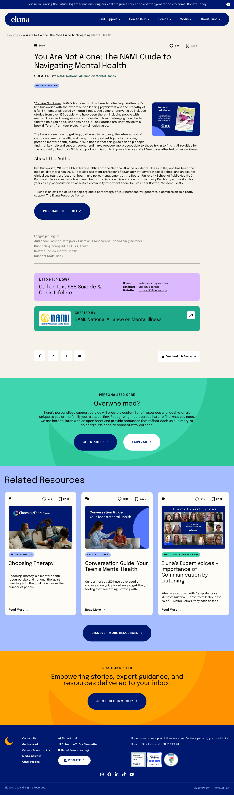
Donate (74, 760)
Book (59, 256)
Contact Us (29, 738)
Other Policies (31, 762)
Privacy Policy (201, 788)
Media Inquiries (31, 756)
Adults (84, 246)
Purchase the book (60, 211)
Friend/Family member (127, 241)
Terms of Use (221, 788)
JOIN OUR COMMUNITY (114, 701)
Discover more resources (115, 633)
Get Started (93, 442)
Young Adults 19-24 (65, 246)
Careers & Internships (36, 750)
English (54, 236)
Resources (12, 35)
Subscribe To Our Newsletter (80, 744)
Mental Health (67, 251)
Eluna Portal (69, 738)
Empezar (139, 442)
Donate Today (196, 4)
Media (184, 19)
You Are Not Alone (48, 103)
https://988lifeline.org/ (153, 290)
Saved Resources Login (75, 750)
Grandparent (101, 241)
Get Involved (30, 744)
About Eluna (208, 19)
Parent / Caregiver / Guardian (70, 241)
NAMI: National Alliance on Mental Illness (86, 76)
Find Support (108, 19)
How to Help (138, 19)
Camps (163, 19)
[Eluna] (20, 19)
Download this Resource (179, 358)
